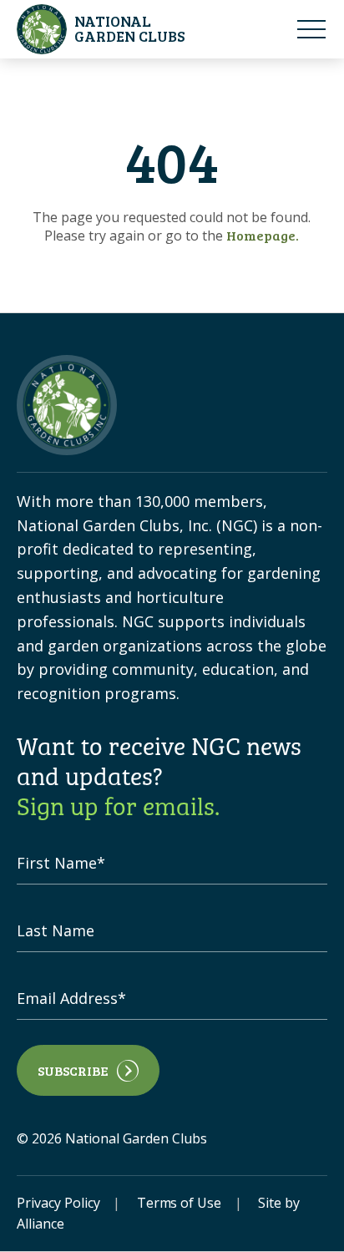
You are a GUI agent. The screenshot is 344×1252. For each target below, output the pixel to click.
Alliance (40, 1223)
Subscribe (73, 1070)
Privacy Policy (58, 1203)
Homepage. (262, 235)
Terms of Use (179, 1203)
